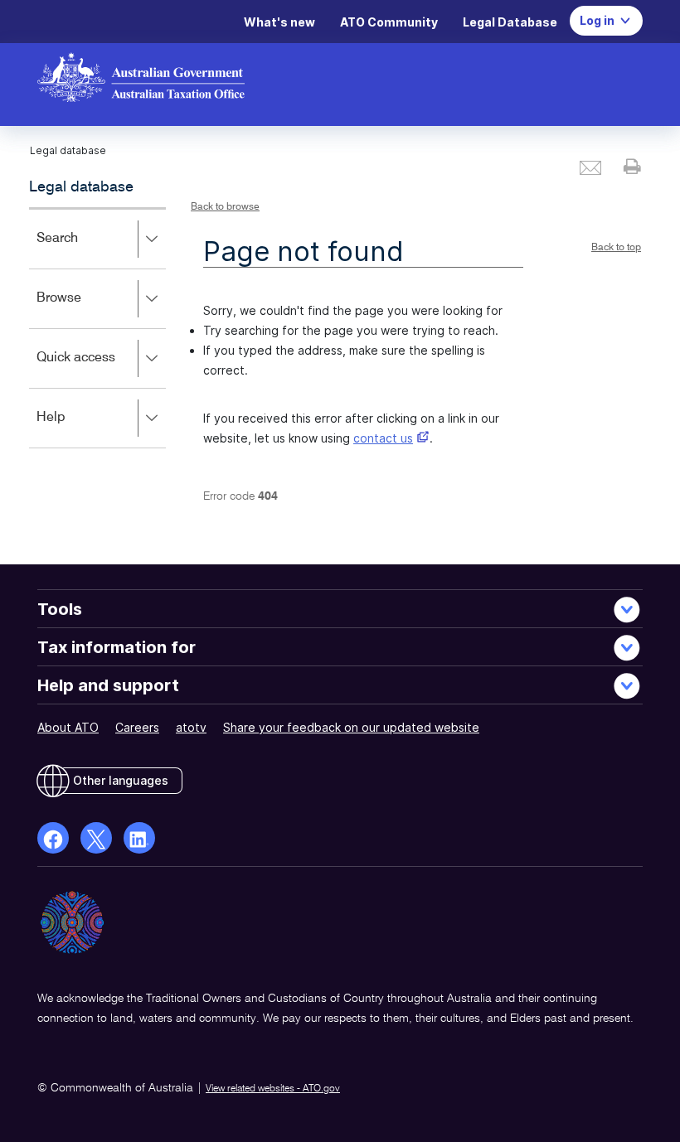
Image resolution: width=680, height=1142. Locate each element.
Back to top (616, 248)
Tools (59, 609)
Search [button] (81, 250)
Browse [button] (82, 309)
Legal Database (510, 22)
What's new (279, 22)
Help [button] (75, 429)
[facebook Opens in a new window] (53, 838)
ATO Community (389, 22)
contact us (383, 438)
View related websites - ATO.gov (273, 1089)
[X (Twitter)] (96, 838)
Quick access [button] (99, 369)
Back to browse (225, 207)
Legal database (81, 187)
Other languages (120, 780)
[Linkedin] (139, 838)
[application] (97, 327)
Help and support (108, 685)
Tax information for (116, 647)
